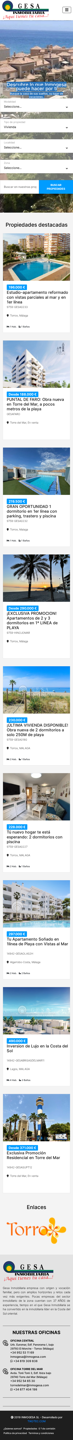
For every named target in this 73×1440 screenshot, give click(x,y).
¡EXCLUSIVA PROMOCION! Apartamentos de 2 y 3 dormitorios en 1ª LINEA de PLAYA (32, 620)
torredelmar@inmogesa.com (29, 1385)
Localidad (9, 142)
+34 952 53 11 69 (22, 1352)
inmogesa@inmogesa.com (28, 1356)
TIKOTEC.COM (37, 1421)
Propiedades (30, 1428)
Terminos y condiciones (41, 1433)
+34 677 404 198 (25, 1389)
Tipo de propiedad (14, 122)
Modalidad (10, 101)
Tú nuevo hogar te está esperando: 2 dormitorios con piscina (35, 837)
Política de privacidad (15, 1433)
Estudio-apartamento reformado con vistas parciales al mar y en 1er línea (37, 297)
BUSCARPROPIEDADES (56, 186)
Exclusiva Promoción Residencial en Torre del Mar (33, 1155)
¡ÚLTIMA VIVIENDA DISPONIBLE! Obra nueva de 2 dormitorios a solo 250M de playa (37, 730)
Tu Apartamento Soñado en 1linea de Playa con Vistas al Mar (37, 941)
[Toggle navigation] (67, 10)
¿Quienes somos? (13, 1428)
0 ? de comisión (47, 1428)
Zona (7, 162)
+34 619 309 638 (25, 1361)
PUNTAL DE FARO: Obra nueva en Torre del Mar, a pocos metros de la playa (35, 404)
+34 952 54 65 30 (22, 1381)
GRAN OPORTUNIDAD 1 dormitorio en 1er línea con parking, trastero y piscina (32, 511)
